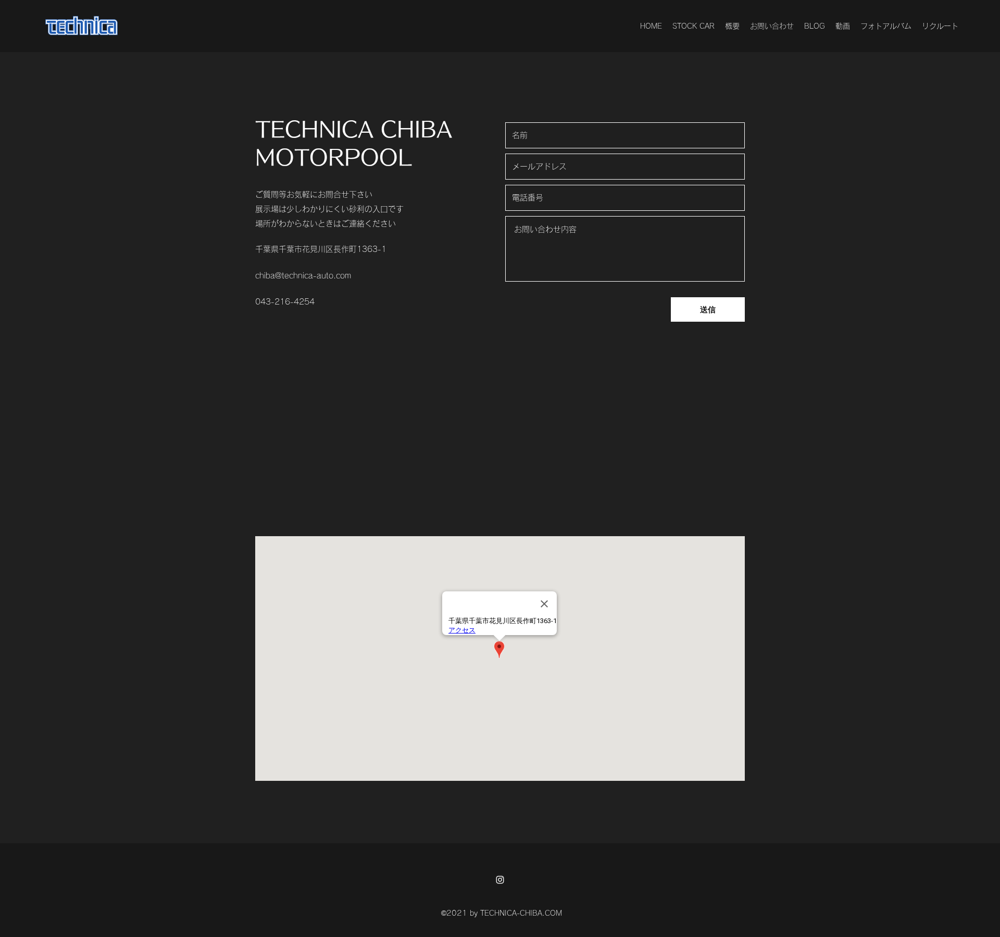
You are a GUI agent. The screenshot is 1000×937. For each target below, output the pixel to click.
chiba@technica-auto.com (303, 276)
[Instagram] (500, 880)
